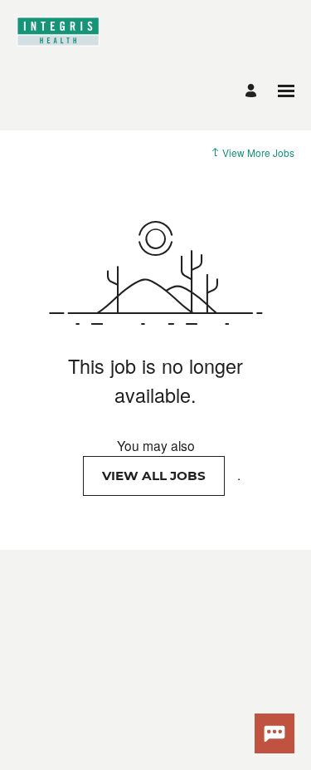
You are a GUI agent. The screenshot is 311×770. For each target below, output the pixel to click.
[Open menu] (286, 91)
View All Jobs (154, 475)
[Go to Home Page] (58, 42)
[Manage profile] (253, 91)
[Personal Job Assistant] (274, 733)
